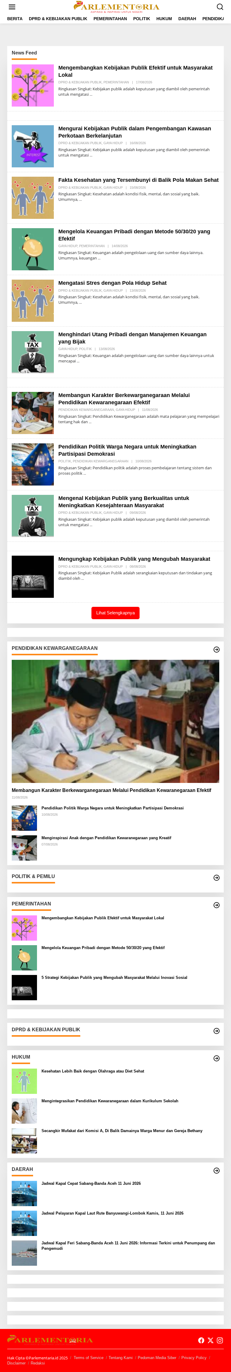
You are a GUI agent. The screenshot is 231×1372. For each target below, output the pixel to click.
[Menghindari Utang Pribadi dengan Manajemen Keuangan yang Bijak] (78, 361)
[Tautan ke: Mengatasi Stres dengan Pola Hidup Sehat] (33, 300)
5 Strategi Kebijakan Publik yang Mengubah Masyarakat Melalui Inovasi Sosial (114, 977)
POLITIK (85, 349)
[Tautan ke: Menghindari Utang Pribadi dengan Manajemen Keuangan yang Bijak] (33, 352)
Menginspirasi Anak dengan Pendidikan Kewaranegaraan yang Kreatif (106, 838)
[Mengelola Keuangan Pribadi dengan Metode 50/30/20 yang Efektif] (99, 258)
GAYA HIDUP (113, 143)
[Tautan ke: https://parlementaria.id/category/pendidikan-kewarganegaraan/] (216, 649)
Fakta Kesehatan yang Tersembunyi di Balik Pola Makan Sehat (138, 180)
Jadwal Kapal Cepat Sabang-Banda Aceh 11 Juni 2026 (91, 1183)
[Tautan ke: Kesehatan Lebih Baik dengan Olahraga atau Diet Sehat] (24, 1081)
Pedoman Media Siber (157, 1357)
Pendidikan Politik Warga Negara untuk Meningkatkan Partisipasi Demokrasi (113, 808)
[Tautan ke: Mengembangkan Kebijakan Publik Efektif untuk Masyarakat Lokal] (33, 85)
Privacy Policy (194, 1357)
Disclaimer (16, 1363)
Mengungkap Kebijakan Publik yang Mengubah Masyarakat (134, 559)
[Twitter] (210, 1340)
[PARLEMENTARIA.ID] (117, 6)
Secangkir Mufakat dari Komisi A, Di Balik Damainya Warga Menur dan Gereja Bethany (122, 1130)
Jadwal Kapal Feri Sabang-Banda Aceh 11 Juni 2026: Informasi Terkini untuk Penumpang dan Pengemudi (128, 1246)
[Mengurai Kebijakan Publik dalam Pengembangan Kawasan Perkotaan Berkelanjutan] (91, 155)
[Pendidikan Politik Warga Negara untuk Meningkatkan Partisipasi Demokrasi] (84, 473)
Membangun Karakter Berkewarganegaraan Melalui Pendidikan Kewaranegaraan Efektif (111, 790)
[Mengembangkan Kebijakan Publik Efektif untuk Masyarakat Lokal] (91, 94)
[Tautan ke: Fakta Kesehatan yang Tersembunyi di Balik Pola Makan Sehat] (33, 197)
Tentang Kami (121, 1357)
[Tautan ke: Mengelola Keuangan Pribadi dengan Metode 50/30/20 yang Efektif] (33, 249)
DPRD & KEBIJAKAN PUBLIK (80, 82)
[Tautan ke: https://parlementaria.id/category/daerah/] (216, 1170)
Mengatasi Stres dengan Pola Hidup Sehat (112, 283)
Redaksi (38, 1363)
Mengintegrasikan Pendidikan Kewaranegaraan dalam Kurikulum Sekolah (110, 1101)
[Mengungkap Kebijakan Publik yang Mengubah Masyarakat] (82, 578)
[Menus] (12, 7)
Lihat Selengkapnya (115, 612)
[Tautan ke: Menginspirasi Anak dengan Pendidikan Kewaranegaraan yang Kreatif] (24, 847)
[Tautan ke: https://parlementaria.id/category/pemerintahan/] (216, 905)
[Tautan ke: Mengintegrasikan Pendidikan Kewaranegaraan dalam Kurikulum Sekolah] (24, 1110)
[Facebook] (201, 1340)
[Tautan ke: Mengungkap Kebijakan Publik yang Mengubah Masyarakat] (33, 576)
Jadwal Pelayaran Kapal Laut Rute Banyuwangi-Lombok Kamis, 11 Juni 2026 (112, 1213)
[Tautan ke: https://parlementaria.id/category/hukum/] (216, 1058)
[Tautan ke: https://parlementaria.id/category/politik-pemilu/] (216, 877)
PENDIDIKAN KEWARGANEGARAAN (86, 409)
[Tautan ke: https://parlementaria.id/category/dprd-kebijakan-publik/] (216, 1031)
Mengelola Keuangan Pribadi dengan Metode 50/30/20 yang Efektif (103, 947)
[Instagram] (220, 1340)
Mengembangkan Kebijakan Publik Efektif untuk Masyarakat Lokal (103, 918)
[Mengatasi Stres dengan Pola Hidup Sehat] (80, 302)
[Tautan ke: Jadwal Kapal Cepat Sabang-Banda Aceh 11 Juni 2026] (24, 1193)
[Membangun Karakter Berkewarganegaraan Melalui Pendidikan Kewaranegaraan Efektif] (90, 421)
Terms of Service (88, 1357)
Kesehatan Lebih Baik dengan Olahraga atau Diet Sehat (93, 1071)
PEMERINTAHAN (116, 82)
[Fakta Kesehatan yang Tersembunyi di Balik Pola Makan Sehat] (80, 199)
